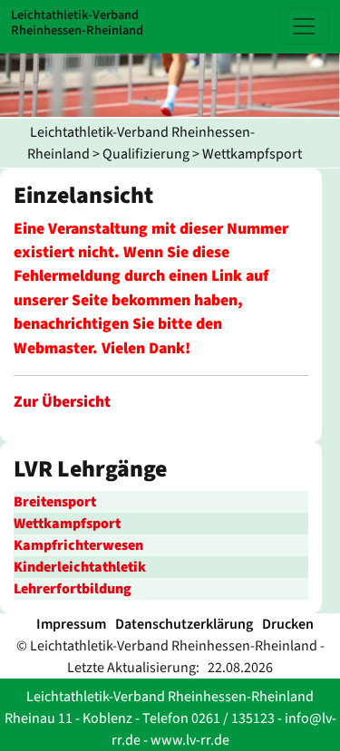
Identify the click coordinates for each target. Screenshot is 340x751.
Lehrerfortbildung (72, 589)
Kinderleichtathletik (80, 567)
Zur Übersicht (62, 401)
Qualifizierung (145, 154)
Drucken (288, 624)
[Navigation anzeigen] (303, 26)
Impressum (71, 624)
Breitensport (55, 502)
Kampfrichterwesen (78, 545)
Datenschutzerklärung (184, 624)
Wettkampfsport (252, 154)
